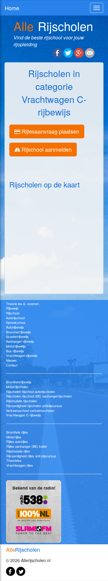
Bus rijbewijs (15, 350)
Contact (11, 365)
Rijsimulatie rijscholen (21, 400)
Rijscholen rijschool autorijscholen (30, 391)
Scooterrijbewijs (17, 336)
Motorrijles (13, 436)
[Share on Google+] (79, 52)
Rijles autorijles (17, 441)
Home (12, 8)
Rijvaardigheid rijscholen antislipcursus (34, 405)
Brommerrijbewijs (18, 331)
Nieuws (11, 360)
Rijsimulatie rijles (18, 451)
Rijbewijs (12, 308)
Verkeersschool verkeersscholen (30, 410)
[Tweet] (68, 52)
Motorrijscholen (17, 386)
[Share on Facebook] (57, 52)
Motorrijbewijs (16, 346)
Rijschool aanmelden (46, 149)
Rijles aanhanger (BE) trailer (26, 446)
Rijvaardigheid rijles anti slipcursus (31, 455)
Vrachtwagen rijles (19, 465)
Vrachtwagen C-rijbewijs (23, 415)
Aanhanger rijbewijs (20, 341)
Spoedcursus (16, 322)
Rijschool (12, 313)
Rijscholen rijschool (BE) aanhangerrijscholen (39, 396)
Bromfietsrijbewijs (19, 381)
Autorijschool (15, 317)
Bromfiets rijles (17, 432)
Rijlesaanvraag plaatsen (49, 131)
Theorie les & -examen (22, 303)
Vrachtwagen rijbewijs (22, 355)
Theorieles (14, 460)
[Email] (89, 52)
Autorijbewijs (15, 327)
